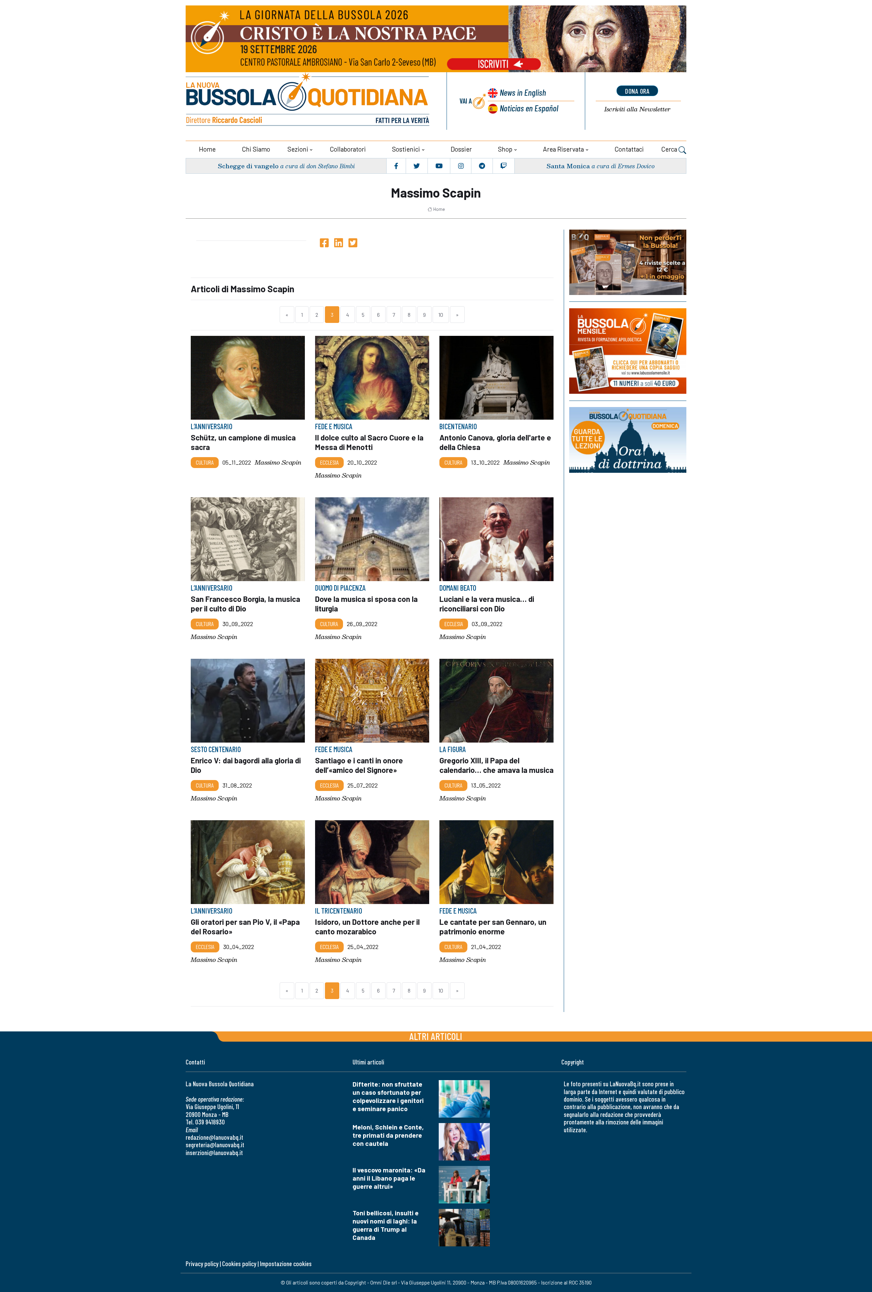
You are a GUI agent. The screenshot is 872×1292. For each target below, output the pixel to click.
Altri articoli (435, 1036)
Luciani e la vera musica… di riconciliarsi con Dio (486, 603)
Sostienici (406, 149)
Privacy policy (202, 1263)
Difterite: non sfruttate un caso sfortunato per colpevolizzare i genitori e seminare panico (388, 1096)
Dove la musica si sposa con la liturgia (366, 603)
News (523, 92)
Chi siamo (256, 149)
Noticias (529, 108)
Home (207, 149)
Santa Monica (568, 166)
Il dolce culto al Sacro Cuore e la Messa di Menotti (369, 442)
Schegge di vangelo (248, 166)
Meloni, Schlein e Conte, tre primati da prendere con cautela (388, 1135)
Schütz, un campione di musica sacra (243, 442)
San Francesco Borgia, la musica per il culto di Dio (245, 603)
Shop (505, 149)
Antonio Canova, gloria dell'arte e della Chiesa (495, 442)
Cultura (205, 462)
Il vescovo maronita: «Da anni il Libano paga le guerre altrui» (389, 1178)
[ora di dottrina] (627, 440)
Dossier (461, 149)
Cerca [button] (670, 149)
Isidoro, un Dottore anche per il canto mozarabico (367, 926)
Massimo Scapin (278, 462)
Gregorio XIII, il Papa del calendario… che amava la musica (496, 765)
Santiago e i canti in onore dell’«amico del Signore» (359, 765)
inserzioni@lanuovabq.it (214, 1152)
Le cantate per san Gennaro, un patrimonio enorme (492, 926)
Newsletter (637, 109)
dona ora (637, 91)
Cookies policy (239, 1263)
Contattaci (629, 149)
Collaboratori (348, 149)
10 (440, 314)
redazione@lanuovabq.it (214, 1137)
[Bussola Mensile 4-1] (627, 262)
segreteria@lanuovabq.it (215, 1145)
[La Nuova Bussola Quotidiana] (308, 101)
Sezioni (297, 149)
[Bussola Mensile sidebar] (627, 351)
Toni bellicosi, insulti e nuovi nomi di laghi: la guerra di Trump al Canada (386, 1225)
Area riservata (563, 149)
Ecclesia (329, 462)
